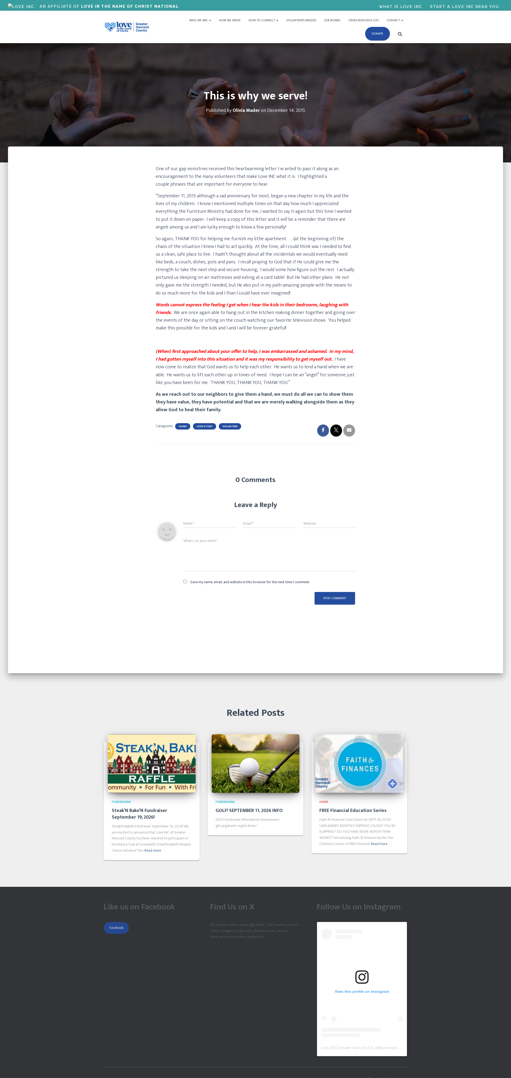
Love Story (204, 426)
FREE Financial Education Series (352, 811)
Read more (153, 851)
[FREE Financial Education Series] (359, 763)
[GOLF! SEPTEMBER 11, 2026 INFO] (255, 763)
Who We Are (198, 20)
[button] (209, 20)
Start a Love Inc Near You (464, 6)
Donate (377, 33)
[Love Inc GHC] (127, 27)
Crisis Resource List (363, 20)
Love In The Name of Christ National (130, 6)
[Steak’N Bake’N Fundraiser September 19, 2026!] (152, 763)
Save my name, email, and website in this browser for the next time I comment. (250, 582)
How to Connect (262, 20)
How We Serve (230, 20)
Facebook (116, 928)
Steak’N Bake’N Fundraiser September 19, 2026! (139, 814)
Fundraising (121, 802)
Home (183, 426)
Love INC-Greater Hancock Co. (347, 1048)
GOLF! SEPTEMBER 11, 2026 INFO (249, 811)
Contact (394, 20)
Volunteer (229, 426)
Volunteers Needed (301, 20)
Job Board (332, 20)
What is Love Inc (400, 6)
